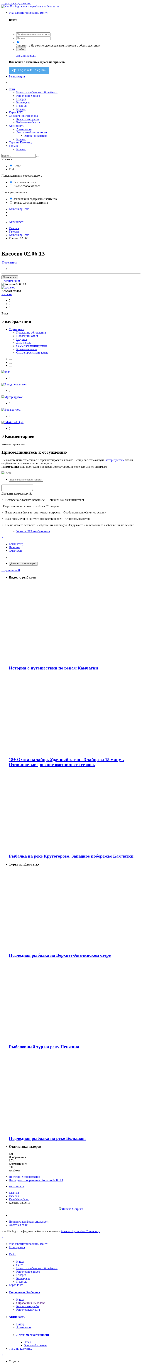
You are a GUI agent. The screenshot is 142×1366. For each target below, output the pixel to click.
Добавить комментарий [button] (23, 563)
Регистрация (17, 76)
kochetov (6, 294)
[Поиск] (37, 156)
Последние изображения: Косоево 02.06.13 (36, 1180)
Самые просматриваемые (32, 352)
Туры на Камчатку (20, 142)
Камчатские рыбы (27, 119)
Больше (21, 109)
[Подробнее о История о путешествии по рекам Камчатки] (75, 622)
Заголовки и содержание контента (35, 198)
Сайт (12, 89)
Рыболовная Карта (28, 122)
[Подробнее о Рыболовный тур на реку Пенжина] (75, 1001)
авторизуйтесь (115, 460)
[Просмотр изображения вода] (6, 371)
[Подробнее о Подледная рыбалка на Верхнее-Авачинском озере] (75, 909)
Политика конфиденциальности (29, 1221)
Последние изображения (24, 1176)
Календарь (23, 102)
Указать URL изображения (33, 531)
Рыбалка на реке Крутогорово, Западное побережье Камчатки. (72, 856)
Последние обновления (31, 332)
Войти (21, 49)
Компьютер (16, 544)
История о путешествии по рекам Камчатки (53, 668)
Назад (20, 1261)
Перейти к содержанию (16, 3)
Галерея (21, 99)
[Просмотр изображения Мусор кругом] (12, 397)
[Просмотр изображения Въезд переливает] (14, 384)
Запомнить (23, 45)
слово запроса (26, 186)
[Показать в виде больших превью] (10, 363)
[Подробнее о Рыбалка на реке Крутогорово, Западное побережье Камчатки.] (75, 810)
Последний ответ (27, 335)
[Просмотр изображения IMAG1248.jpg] (12, 422)
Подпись (21, 339)
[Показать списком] (10, 366)
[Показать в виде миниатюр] (10, 359)
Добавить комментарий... (17, 493)
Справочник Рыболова (23, 115)
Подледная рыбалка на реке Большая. (47, 1138)
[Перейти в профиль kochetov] (8, 287)
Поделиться (9, 262)
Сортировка (16, 329)
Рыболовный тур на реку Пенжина (44, 1046)
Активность (16, 125)
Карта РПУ (16, 112)
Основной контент (35, 135)
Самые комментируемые (31, 345)
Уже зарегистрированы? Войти (29, 12)
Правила (21, 105)
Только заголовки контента (30, 202)
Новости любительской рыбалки (37, 92)
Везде (17, 166)
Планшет (14, 547)
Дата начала (23, 342)
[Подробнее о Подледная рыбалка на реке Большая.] (75, 1092)
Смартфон (15, 550)
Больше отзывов (26, 349)
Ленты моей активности (31, 132)
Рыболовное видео (28, 95)
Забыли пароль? (26, 55)
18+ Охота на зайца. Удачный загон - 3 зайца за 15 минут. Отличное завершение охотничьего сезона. (66, 762)
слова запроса (24, 182)
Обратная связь (18, 1224)
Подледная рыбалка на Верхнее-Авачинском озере (60, 955)
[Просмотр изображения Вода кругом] (11, 409)
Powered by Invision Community (80, 1231)
